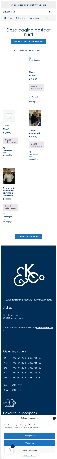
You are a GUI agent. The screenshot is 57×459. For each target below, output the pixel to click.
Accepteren (30, 436)
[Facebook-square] (6, 339)
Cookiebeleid (26, 456)
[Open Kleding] (13, 18)
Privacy (33, 456)
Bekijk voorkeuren (29, 450)
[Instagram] (15, 339)
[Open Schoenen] (28, 18)
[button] (54, 418)
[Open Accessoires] (44, 18)
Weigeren (29, 443)
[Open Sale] (52, 18)
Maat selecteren (36, 87)
